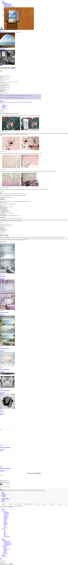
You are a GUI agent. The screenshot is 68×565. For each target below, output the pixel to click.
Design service (4, 494)
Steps (1, 65)
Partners (3, 500)
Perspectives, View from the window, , (27, 102)
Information (4, 496)
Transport (5, 527)
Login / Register (4, 556)
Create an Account (3, 562)
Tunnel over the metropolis (5, 447)
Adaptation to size (7, 541)
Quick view (2, 315)
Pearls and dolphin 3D (4, 369)
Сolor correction (7, 5)
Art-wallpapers (6, 514)
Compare (3, 555)
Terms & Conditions (5, 498)
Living (5, 531)
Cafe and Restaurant (7, 536)
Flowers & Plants (6, 513)
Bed (4, 529)
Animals (5, 517)
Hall (4, 532)
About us (3, 492)
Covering (5, 522)
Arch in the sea (2, 48)
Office (5, 535)
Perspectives (4, 32)
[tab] (35, 105)
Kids (4, 533)
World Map (6, 518)
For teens (5, 524)
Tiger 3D (2, 411)
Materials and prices (7, 549)
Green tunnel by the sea (5, 348)
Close (1, 559)
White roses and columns (5, 468)
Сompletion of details (8, 4)
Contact (3, 501)
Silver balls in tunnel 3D (5, 390)
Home (1, 32)
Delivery (3, 499)
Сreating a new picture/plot (9, 6)
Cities (5, 515)
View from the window (10, 32)
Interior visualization (7, 544)
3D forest (5, 520)
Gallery (5, 548)
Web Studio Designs (19, 506)
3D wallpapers (6, 512)
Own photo (4, 495)
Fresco (5, 521)
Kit (4, 530)
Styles (5, 526)
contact (3, 224)
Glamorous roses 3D (4, 312)
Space (5, 519)
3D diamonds (2, 276)
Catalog (3, 493)
